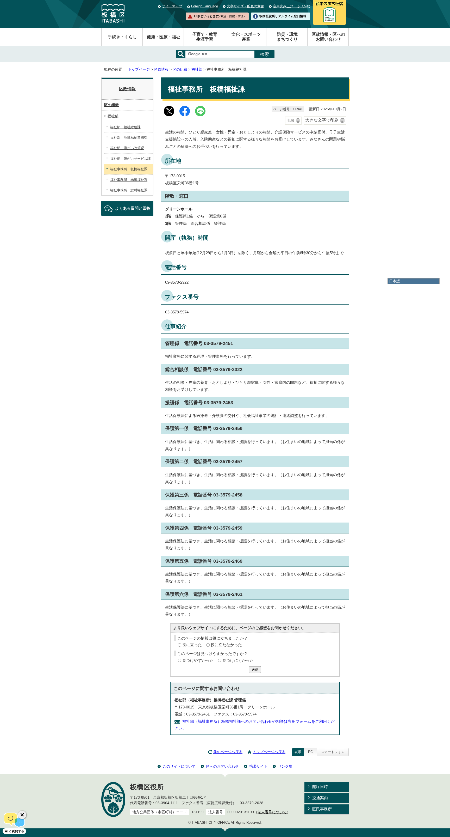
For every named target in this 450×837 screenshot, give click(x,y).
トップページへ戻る (269, 752)
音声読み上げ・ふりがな (291, 6)
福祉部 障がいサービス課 (130, 159)
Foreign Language (204, 6)
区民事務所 (322, 809)
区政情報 (161, 69)
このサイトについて (179, 766)
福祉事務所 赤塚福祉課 (128, 180)
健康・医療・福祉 (163, 37)
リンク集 (285, 766)
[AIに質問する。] (14, 822)
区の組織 (180, 69)
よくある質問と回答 (132, 208)
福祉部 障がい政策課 (127, 148)
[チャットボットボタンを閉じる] (22, 815)
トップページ (139, 69)
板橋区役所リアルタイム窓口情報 (282, 16)
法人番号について (272, 812)
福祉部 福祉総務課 (125, 127)
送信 (255, 669)
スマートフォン (333, 752)
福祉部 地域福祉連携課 (128, 138)
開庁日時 (320, 786)
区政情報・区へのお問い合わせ (328, 36)
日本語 (394, 281)
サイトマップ (172, 6)
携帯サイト (258, 766)
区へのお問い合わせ (222, 766)
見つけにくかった (238, 660)
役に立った (192, 644)
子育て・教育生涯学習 (204, 36)
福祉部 (196, 69)
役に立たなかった (226, 644)
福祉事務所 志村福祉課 (128, 190)
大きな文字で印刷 (322, 120)
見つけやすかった (198, 660)
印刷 (290, 120)
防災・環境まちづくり (287, 36)
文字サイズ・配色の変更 (245, 6)
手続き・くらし (122, 37)
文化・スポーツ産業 (246, 36)
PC (310, 752)
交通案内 (320, 798)
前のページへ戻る (227, 752)
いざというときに (220, 16)
